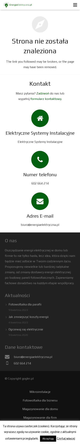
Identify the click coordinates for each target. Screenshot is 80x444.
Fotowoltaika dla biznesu (40, 400)
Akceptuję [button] (48, 438)
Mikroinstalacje (40, 392)
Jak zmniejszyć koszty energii (29, 317)
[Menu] (75, 5)
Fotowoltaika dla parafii (25, 304)
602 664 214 (22, 363)
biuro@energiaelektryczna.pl (33, 357)
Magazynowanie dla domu (40, 409)
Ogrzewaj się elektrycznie (26, 329)
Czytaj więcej (66, 438)
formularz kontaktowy (45, 99)
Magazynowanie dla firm (40, 417)
